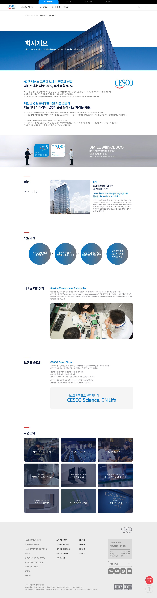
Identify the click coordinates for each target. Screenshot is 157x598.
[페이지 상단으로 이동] (149, 589)
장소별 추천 (56, 7)
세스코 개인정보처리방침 (33, 540)
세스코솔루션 (26, 7)
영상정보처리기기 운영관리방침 (35, 558)
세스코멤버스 (44, 7)
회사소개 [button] (42, 15)
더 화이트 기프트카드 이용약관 (34, 562)
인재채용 (82, 544)
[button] (36, 192)
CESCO (11, 7)
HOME (27, 15)
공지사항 (82, 553)
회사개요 (82, 540)
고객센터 (28, 571)
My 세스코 (108, 2)
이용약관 (28, 553)
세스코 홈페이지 (48, 2)
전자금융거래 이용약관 (32, 544)
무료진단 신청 (61, 558)
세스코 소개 (34, 15)
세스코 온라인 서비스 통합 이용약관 (36, 549)
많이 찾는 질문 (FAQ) (63, 549)
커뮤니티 (66, 7)
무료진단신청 (149, 580)
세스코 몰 (68, 2)
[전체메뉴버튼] (147, 7)
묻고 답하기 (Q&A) (63, 553)
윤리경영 (82, 549)
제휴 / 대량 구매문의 (31, 567)
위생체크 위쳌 (88, 2)
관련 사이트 (114, 564)
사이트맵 (28, 576)
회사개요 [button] (51, 15)
